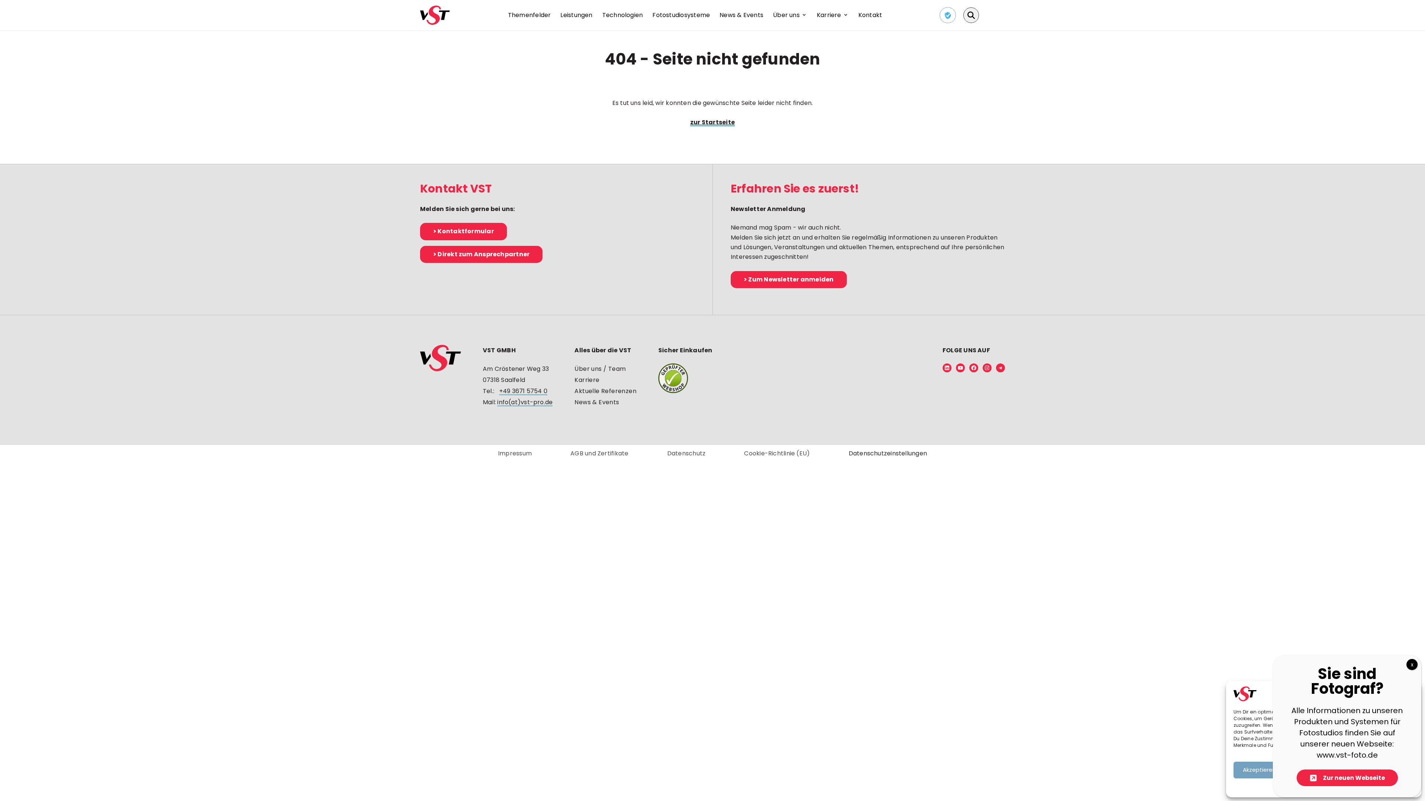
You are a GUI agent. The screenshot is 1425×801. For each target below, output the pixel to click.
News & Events (596, 402)
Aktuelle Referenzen (605, 391)
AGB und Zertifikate (599, 453)
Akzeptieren (1259, 770)
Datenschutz (686, 453)
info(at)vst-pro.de (525, 402)
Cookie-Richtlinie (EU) (777, 453)
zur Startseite (712, 122)
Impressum (515, 453)
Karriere (586, 380)
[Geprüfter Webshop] (685, 378)
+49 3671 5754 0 (523, 391)
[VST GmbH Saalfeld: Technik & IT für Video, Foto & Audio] (435, 15)
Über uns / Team (600, 369)
